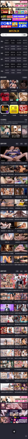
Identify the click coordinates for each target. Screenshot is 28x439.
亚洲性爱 (7, 52)
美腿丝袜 (7, 60)
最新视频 (3, 144)
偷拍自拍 (13, 52)
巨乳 (21, 143)
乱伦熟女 (19, 54)
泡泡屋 (12, 72)
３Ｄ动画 (25, 46)
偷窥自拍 (7, 58)
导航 (2, 71)
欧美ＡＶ (19, 46)
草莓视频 (19, 70)
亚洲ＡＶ (7, 46)
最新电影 (3, 271)
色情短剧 (19, 72)
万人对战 (19, 40)
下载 (26, 119)
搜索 (25, 35)
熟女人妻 (7, 49)
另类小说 (13, 66)
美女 (17, 143)
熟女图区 (19, 60)
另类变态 (25, 54)
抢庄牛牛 (25, 43)
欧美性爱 (25, 52)
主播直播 (19, 49)
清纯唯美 (13, 60)
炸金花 (12, 43)
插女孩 (7, 70)
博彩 (2, 41)
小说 (2, 65)
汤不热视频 (25, 70)
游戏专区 (25, 40)
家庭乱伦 (13, 64)
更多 (26, 143)
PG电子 (7, 40)
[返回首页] (26, 436)
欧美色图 (19, 58)
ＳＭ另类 (25, 49)
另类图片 (25, 60)
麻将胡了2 (7, 43)
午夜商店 (13, 70)
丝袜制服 (13, 49)
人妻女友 (19, 64)
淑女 (21, 271)
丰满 (17, 271)
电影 (2, 53)
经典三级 (13, 54)
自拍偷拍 (13, 46)
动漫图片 (25, 58)
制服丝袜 (7, 54)
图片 (2, 59)
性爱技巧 (25, 66)
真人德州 (13, 40)
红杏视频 (7, 72)
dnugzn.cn (14, 31)
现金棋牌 (19, 43)
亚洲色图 (13, 58)
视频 (2, 47)
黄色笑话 (19, 66)
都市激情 (7, 64)
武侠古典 (25, 64)
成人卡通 (19, 52)
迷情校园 (7, 66)
